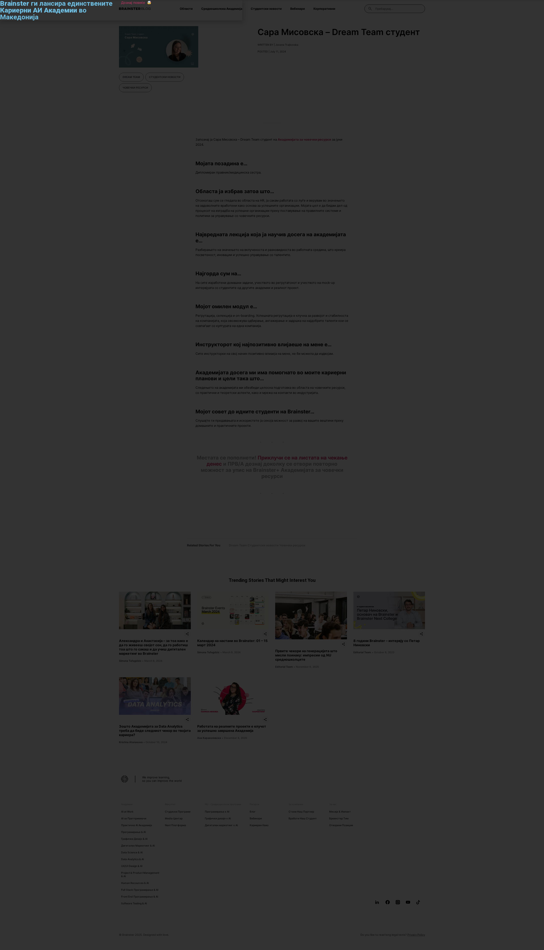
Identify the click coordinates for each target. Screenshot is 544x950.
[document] (272, 475)
